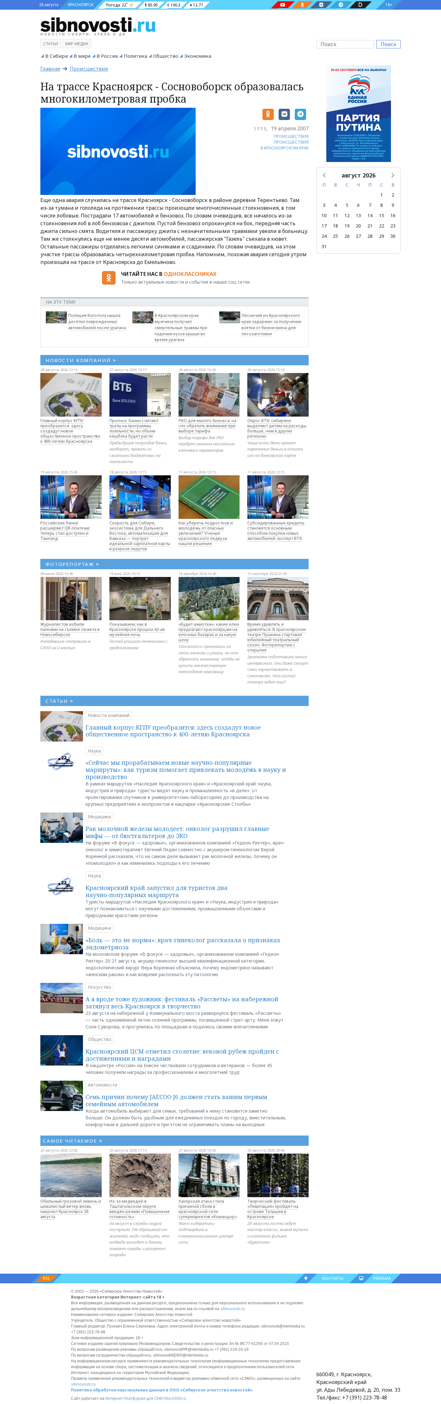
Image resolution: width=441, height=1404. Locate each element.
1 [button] (381, 195)
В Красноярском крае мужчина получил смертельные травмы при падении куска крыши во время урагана (181, 327)
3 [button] (324, 205)
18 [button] (335, 226)
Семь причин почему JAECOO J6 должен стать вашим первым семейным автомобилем (176, 1100)
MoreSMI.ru (175, 1398)
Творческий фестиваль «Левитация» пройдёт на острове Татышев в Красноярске (272, 1208)
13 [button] (358, 215)
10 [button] (324, 215)
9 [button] (393, 205)
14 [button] (370, 215)
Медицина (99, 816)
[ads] (358, 115)
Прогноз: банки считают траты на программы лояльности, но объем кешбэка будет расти (134, 428)
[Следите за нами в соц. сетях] (282, 4)
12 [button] (347, 215)
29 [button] (381, 236)
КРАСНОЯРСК (80, 4)
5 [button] (347, 205)
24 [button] (324, 236)
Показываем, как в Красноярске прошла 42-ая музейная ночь (137, 629)
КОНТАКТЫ (333, 1278)
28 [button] (370, 236)
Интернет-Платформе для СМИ (134, 1398)
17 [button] (324, 226)
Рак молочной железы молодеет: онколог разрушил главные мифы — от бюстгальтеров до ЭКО (177, 832)
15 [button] (381, 215)
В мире (82, 56)
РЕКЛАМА (382, 1278)
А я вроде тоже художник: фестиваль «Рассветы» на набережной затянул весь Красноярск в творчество (182, 1002)
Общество (165, 56)
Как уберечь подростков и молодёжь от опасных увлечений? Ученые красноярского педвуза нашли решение (206, 533)
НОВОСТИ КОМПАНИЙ (81, 360)
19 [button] (347, 226)
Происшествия (89, 68)
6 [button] (358, 205)
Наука (94, 751)
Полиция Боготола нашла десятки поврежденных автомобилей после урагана (97, 321)
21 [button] (370, 226)
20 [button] (358, 226)
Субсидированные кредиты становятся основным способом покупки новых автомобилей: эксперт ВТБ (275, 530)
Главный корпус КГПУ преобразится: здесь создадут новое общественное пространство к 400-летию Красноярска (70, 431)
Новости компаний (108, 715)
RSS (46, 1278)
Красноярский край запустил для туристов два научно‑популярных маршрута (157, 891)
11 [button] (335, 215)
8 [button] (381, 205)
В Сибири (56, 56)
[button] (325, 175)
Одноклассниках (190, 274)
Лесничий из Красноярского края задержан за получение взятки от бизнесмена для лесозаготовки (271, 324)
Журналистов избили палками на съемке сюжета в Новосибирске (70, 629)
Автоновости (102, 1085)
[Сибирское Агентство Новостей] (97, 24)
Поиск (388, 44)
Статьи (50, 43)
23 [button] (392, 226)
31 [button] (324, 246)
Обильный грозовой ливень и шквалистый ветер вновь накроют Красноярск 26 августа (70, 1208)
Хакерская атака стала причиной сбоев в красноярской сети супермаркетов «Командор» (208, 1208)
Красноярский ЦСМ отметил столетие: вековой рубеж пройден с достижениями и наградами (182, 1054)
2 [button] (393, 195)
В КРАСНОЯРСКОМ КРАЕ (285, 148)
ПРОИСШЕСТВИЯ (291, 136)
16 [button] (392, 215)
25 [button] (335, 236)
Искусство (99, 987)
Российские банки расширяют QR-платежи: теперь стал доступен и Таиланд (65, 530)
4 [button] (335, 205)
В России (107, 56)
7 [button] (370, 205)
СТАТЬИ (60, 701)
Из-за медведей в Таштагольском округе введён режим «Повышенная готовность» (139, 1208)
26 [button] (347, 236)
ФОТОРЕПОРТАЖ (72, 564)
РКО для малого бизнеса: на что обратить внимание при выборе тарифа (207, 426)
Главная (50, 68)
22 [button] (381, 226)
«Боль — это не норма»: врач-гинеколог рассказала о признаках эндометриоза (183, 943)
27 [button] (358, 236)
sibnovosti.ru (232, 1308)
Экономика (197, 56)
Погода (113, 5)
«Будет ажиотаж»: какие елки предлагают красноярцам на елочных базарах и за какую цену (209, 631)
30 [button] (392, 236)
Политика (135, 56)
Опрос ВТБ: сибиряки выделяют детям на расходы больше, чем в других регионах (276, 428)
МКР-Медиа (76, 43)
